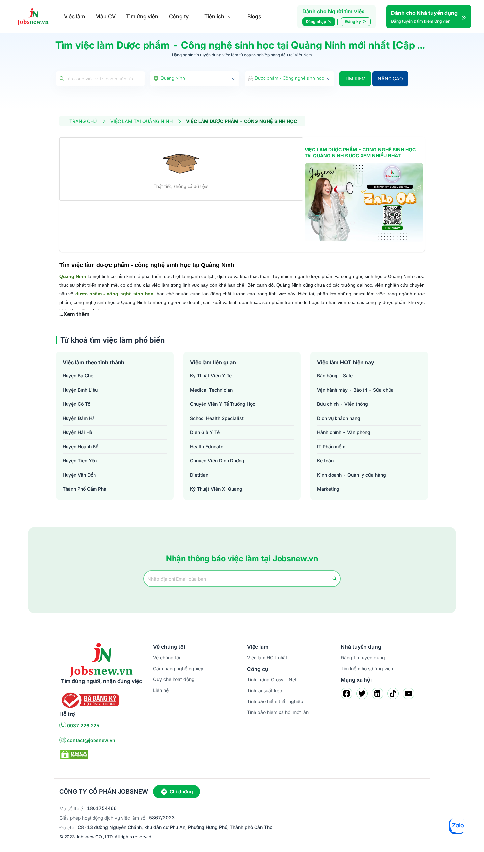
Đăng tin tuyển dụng (363, 657)
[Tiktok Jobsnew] (393, 693)
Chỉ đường (181, 791)
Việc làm (74, 16)
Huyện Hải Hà (77, 432)
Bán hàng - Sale (335, 375)
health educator (207, 446)
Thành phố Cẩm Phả (84, 489)
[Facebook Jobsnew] (346, 693)
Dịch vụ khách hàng (338, 418)
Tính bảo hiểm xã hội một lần (278, 712)
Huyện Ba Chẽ (78, 375)
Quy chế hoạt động (174, 679)
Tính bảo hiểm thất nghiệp (275, 701)
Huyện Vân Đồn (79, 475)
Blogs (254, 16)
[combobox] (195, 78)
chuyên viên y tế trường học (222, 404)
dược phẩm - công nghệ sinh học (114, 293)
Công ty (179, 16)
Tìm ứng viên (142, 16)
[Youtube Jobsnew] (408, 693)
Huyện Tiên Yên (80, 460)
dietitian (199, 475)
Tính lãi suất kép (264, 690)
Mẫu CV (105, 16)
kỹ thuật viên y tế (211, 375)
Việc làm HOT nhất (267, 657)
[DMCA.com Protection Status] (74, 754)
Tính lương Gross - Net (272, 679)
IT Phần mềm (331, 446)
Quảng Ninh (72, 276)
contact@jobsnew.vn (91, 740)
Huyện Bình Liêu (80, 390)
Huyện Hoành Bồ (80, 446)
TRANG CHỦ (83, 121)
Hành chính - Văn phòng (343, 432)
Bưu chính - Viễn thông (342, 404)
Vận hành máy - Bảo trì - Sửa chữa (355, 390)
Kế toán (325, 460)
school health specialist (217, 418)
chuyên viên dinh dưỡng (217, 460)
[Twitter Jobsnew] (362, 693)
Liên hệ (161, 690)
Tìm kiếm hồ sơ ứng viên (367, 668)
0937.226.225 (83, 725)
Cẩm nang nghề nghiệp (178, 668)
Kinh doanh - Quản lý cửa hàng (351, 475)
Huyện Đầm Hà (79, 418)
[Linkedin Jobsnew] (377, 693)
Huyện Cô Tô (76, 404)
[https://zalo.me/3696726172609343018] (364, 202)
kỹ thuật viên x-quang (216, 489)
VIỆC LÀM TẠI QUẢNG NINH (141, 121)
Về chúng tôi (166, 657)
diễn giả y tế (205, 432)
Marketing (328, 489)
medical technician (211, 390)
